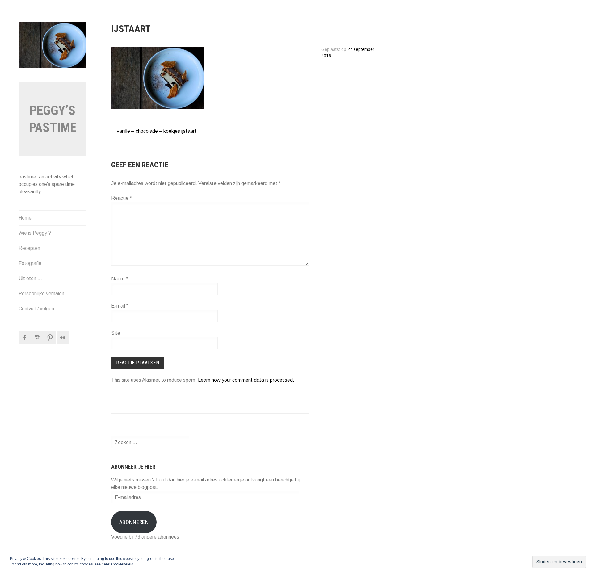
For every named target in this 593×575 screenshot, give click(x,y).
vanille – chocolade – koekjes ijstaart (156, 131)
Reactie (121, 198)
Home (25, 217)
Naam (119, 278)
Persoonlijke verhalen (41, 293)
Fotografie (30, 263)
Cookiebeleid (122, 564)
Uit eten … (30, 278)
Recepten (29, 248)
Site (115, 333)
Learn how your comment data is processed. (246, 380)
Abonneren (134, 522)
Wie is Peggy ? (35, 233)
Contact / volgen (36, 308)
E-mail (119, 305)
